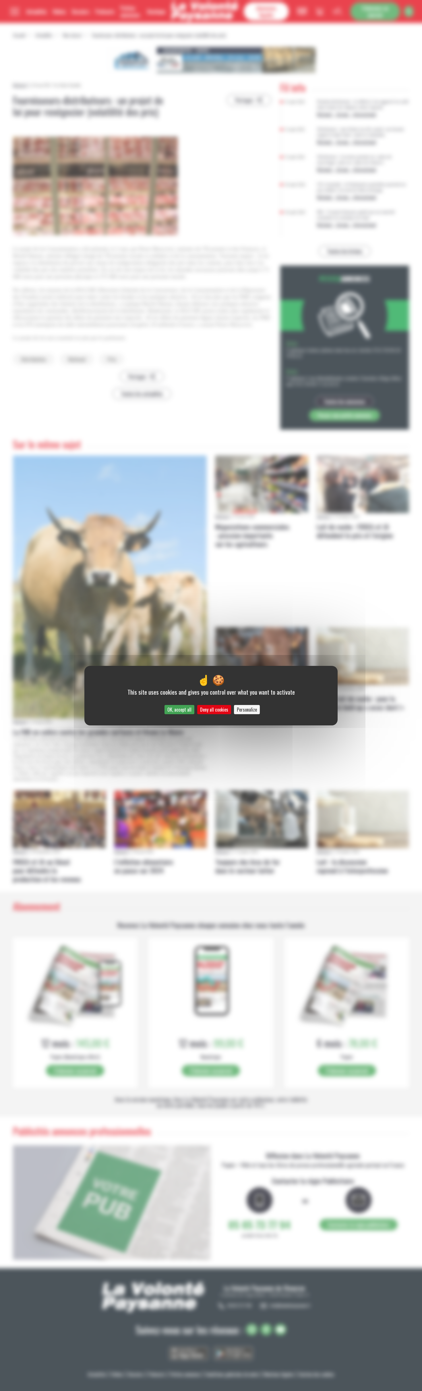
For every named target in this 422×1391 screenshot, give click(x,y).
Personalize (247, 709)
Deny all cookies (214, 709)
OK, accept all (179, 709)
